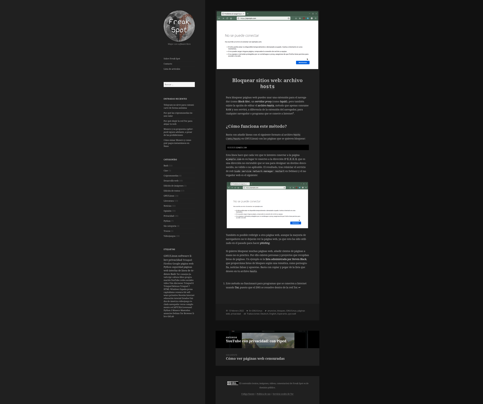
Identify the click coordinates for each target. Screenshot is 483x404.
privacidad (176, 260)
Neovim (182, 295)
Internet (190, 295)
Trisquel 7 (185, 286)
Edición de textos (172, 190)
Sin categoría (170, 226)
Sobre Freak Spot (172, 58)
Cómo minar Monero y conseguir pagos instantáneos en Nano (178, 143)
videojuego (184, 301)
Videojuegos (169, 236)
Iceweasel (187, 307)
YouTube (175, 280)
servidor (263, 101)
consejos (184, 274)
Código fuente (248, 394)
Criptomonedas (171, 175)
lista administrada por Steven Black (286, 259)
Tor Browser (186, 313)
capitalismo (169, 292)
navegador (174, 304)
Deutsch (264, 313)
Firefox (168, 263)
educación (169, 298)
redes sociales (186, 280)
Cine (166, 170)
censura (179, 292)
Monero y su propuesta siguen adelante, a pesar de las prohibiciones (178, 132)
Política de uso (264, 394)
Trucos (167, 231)
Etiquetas (169, 249)
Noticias (167, 205)
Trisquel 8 (189, 283)
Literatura (169, 200)
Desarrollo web (171, 180)
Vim (171, 283)
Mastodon (185, 310)
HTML (167, 289)
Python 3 (168, 310)
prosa (190, 289)
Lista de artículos (172, 69)
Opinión (167, 210)
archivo (266, 105)
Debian (176, 313)
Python (167, 221)
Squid (283, 101)
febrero (235, 310)
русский (292, 313)
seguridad (178, 266)
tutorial (178, 298)
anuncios (168, 313)
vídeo (166, 283)
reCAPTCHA (176, 307)
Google (176, 263)
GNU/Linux (169, 195)
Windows (175, 289)
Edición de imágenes (173, 185)
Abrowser (179, 283)
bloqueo (281, 310)
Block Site (243, 101)
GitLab (171, 316)
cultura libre (178, 277)
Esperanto (282, 313)
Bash (166, 165)
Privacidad (169, 216)
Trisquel (187, 259)
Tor (178, 274)
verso (183, 304)
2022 (241, 310)
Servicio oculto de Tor (283, 394)
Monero (177, 310)
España (183, 289)
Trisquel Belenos (172, 286)
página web (187, 263)
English (272, 313)
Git (185, 292)
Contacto (168, 63)
